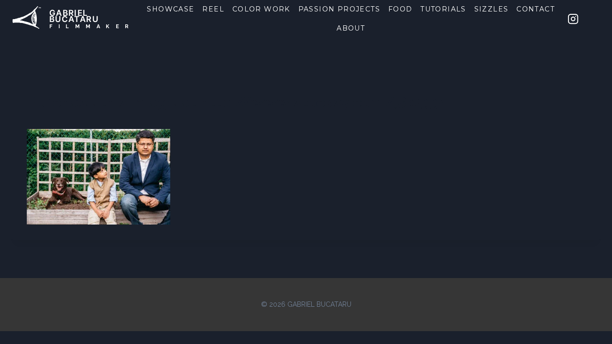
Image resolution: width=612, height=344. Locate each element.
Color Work (261, 9)
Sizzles (491, 9)
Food (400, 9)
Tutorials (443, 9)
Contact (535, 9)
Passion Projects (339, 9)
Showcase (170, 9)
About (351, 28)
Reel (213, 9)
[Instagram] (573, 19)
